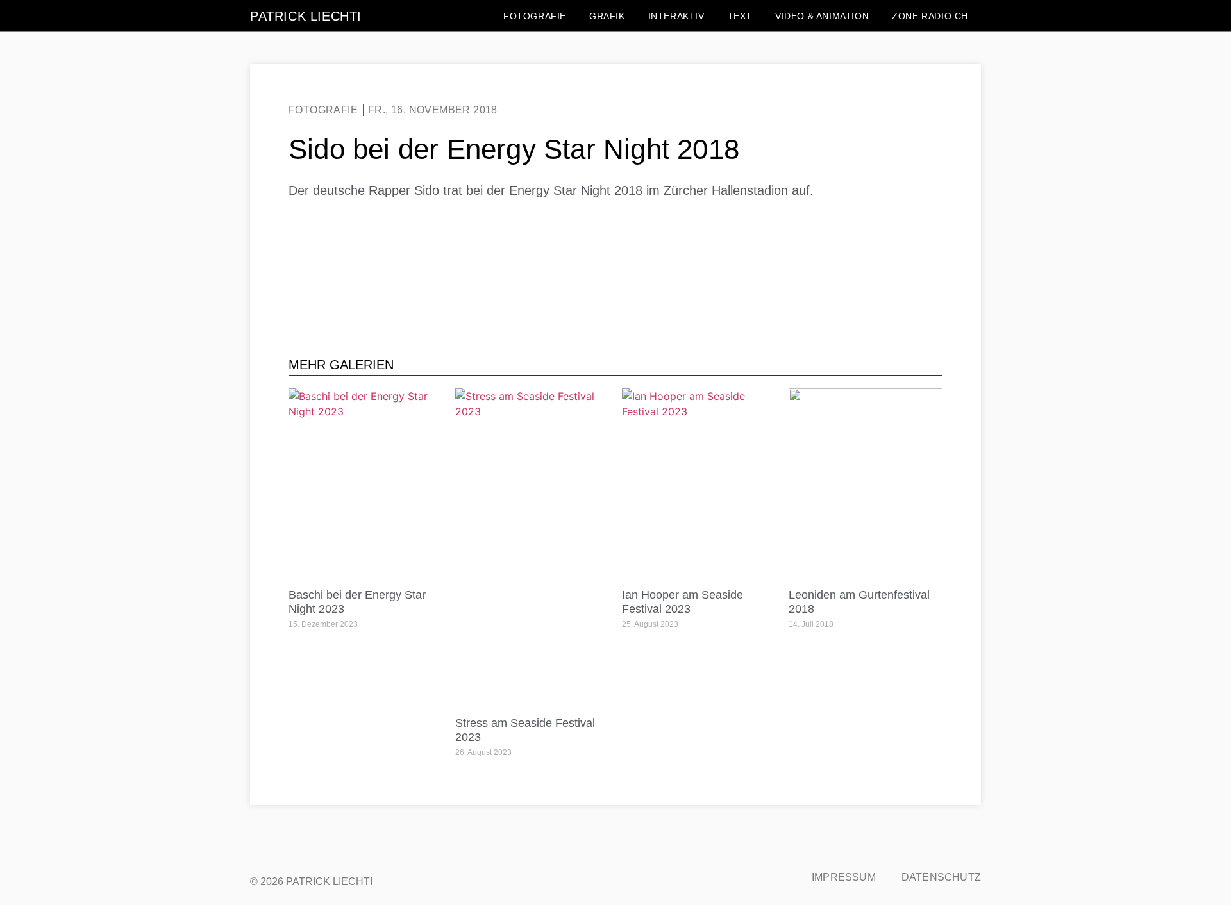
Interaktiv (676, 16)
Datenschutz (941, 877)
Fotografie (534, 16)
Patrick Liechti (306, 16)
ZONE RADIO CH (930, 16)
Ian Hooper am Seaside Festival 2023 (682, 601)
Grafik (607, 16)
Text (740, 16)
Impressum (844, 877)
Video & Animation (822, 16)
